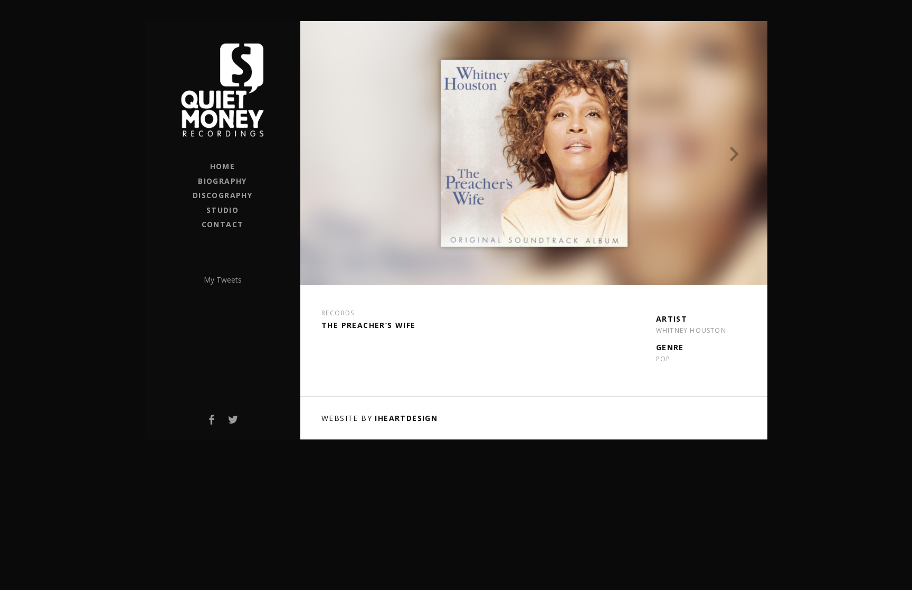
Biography (222, 181)
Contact (223, 224)
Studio (222, 210)
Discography (222, 195)
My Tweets (223, 280)
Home (222, 166)
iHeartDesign (406, 418)
